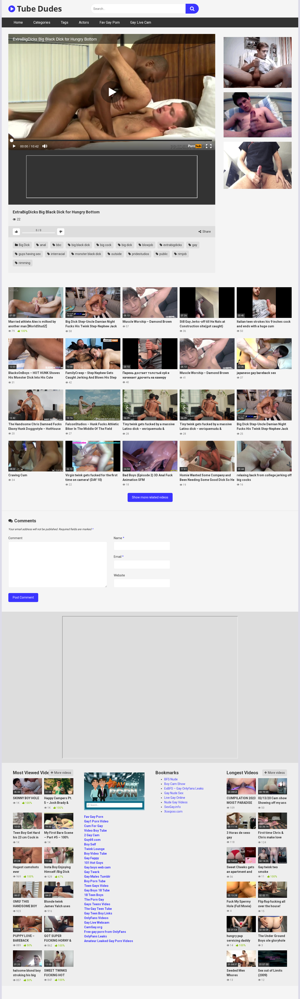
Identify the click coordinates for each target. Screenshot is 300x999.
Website (119, 575)
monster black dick (87, 254)
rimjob (182, 254)
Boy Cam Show (174, 784)
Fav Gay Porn (109, 22)
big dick (126, 245)
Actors (84, 22)
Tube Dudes (38, 8)
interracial (57, 254)
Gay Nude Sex (173, 793)
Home (18, 22)
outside (116, 254)
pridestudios (140, 254)
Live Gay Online (174, 797)
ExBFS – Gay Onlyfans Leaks (184, 788)
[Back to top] (285, 985)
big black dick (80, 245)
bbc (58, 245)
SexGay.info (172, 807)
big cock (105, 245)
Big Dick (24, 245)
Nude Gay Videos (176, 802)
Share (206, 231)
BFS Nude (171, 779)
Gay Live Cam (140, 22)
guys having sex (29, 254)
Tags (64, 22)
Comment (15, 538)
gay (194, 245)
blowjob (147, 245)
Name (119, 538)
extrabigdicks (172, 245)
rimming (24, 263)
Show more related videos (150, 497)
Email (119, 556)
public (163, 254)
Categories (41, 22)
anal (42, 245)
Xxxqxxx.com (173, 811)
